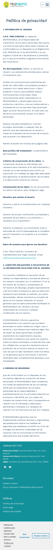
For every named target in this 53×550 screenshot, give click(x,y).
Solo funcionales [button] (25, 535)
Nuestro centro (10, 483)
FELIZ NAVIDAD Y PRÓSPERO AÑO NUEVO (23, 487)
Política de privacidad (13, 503)
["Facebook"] (5, 467)
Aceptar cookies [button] (41, 536)
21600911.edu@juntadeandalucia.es (19, 258)
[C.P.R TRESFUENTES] (15, 4)
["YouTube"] (10, 467)
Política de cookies (12, 511)
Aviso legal (8, 507)
